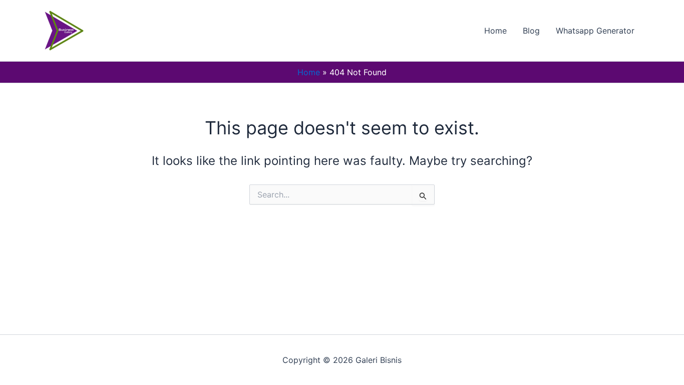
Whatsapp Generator (595, 31)
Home (495, 31)
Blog (531, 31)
